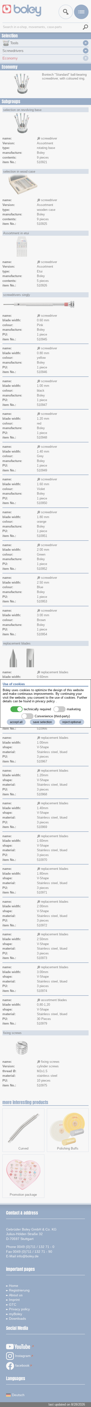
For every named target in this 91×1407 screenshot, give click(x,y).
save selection (42, 722)
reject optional (71, 722)
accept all (16, 722)
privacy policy (45, 701)
